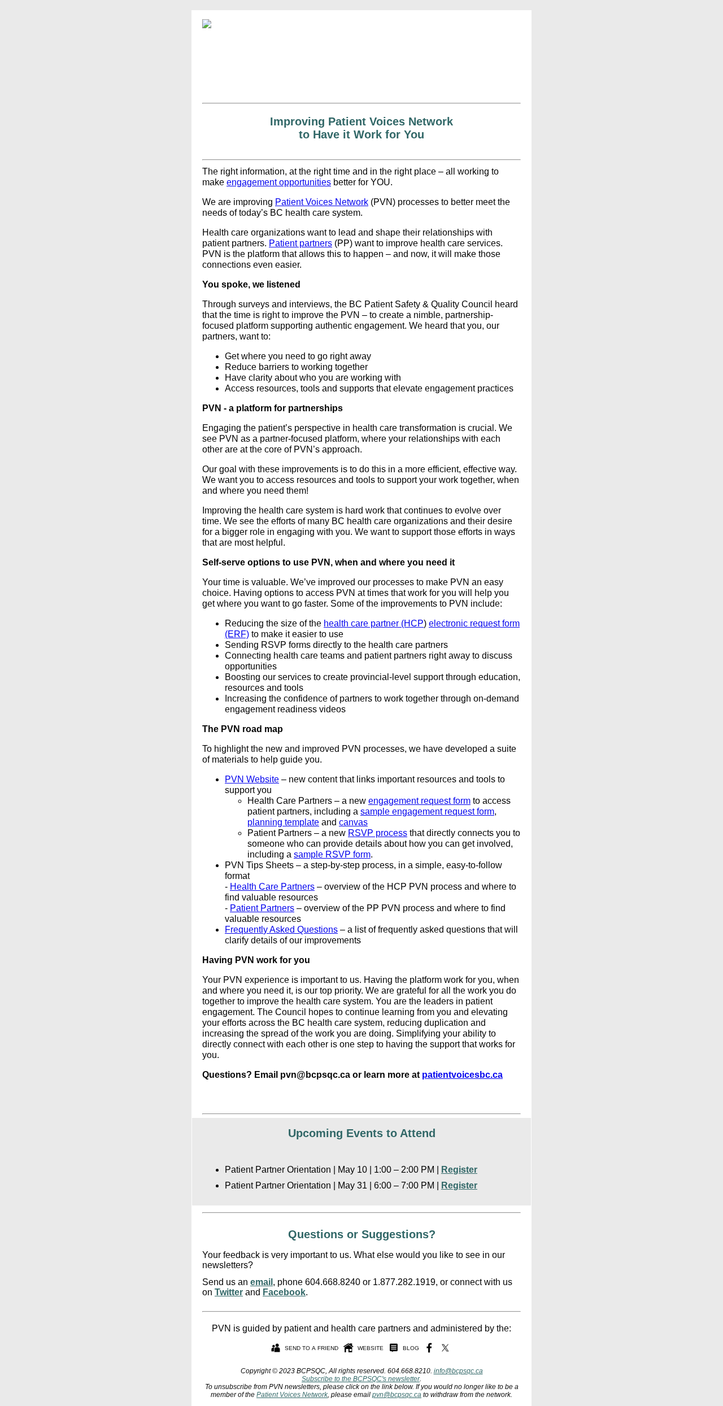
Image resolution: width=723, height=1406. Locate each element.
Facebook (284, 1292)
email (261, 1282)
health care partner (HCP (374, 623)
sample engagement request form (427, 811)
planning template (283, 822)
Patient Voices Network (321, 202)
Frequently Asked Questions (281, 929)
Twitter (229, 1292)
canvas (353, 822)
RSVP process (377, 833)
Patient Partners (262, 908)
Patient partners (300, 243)
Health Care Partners (272, 886)
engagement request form (419, 801)
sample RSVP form (332, 854)
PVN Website (252, 779)
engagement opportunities (279, 182)
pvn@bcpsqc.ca (396, 1395)
